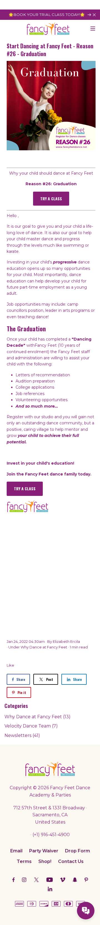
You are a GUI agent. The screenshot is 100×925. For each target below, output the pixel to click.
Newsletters (22, 735)
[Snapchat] (74, 879)
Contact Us (71, 861)
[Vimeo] (63, 879)
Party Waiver (43, 850)
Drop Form (77, 850)
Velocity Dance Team (31, 726)
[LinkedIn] (50, 888)
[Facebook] (13, 879)
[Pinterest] (86, 879)
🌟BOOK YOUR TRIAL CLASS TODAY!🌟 (47, 14)
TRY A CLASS (51, 198)
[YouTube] (49, 879)
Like (10, 665)
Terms (24, 861)
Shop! (44, 861)
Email (16, 850)
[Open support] (85, 910)
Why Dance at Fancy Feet (44, 647)
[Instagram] (24, 879)
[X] (36, 879)
